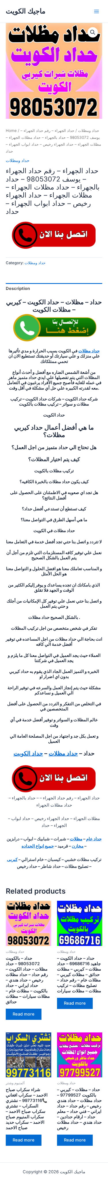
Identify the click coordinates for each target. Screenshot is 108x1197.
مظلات (76, 839)
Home (11, 130)
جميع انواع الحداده (38, 846)
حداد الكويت (28, 753)
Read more (24, 1014)
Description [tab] (18, 288)
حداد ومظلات (88, 130)
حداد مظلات (89, 350)
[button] (93, 32)
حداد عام (94, 839)
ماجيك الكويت (26, 11)
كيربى (12, 859)
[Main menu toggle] (96, 11)
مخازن (78, 846)
